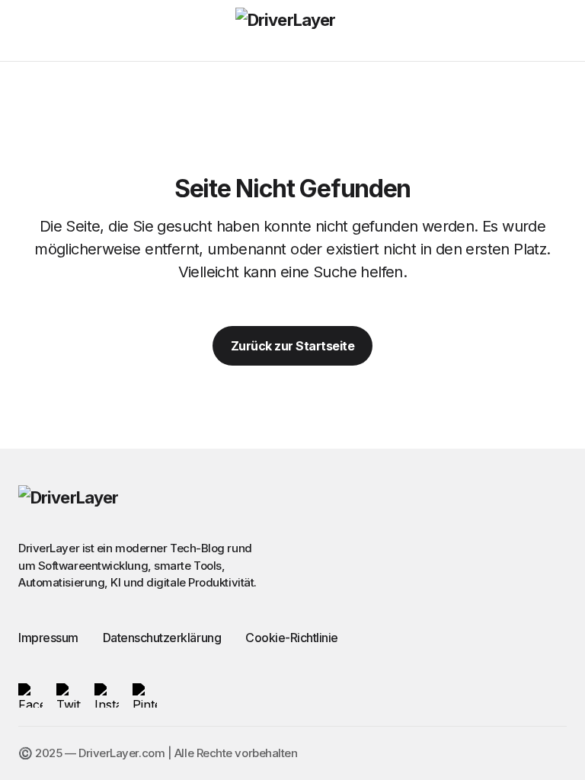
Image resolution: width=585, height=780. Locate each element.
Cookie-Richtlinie (291, 637)
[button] (25, 30)
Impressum (48, 637)
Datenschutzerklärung (162, 637)
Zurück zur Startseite (293, 345)
